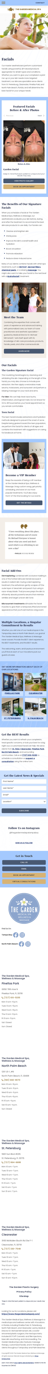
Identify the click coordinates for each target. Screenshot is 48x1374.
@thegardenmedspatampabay (24, 833)
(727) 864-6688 (12, 1163)
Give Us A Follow (23, 843)
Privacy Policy (24, 1292)
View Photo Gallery (24, 181)
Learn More (24, 351)
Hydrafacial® (13, 276)
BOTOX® (23, 267)
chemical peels (9, 270)
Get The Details (24, 503)
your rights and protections (24, 1363)
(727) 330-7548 (12, 1249)
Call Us (24, 862)
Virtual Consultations (23, 882)
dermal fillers (34, 267)
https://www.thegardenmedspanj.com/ (21, 1314)
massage (32, 270)
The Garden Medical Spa (28, 10)
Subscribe (24, 811)
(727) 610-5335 (11, 998)
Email (23, 869)
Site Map (24, 1296)
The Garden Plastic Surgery (24, 1287)
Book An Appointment (24, 187)
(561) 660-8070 (11, 1080)
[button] (34, 116)
